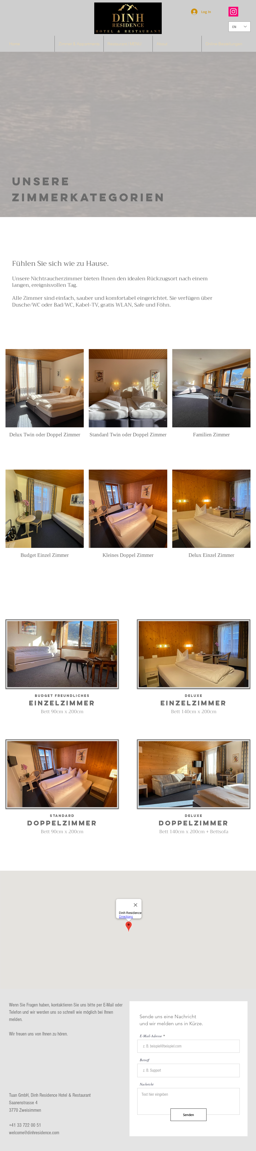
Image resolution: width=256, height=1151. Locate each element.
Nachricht (147, 1084)
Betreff (144, 1060)
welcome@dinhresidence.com (34, 1132)
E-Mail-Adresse (151, 1036)
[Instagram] (233, 12)
